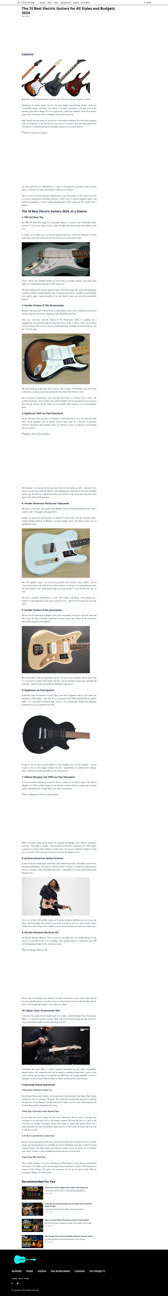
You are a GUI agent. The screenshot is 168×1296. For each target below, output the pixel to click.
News (50, 3)
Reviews (42, 3)
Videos (56, 3)
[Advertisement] (84, 35)
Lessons (76, 3)
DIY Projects (85, 3)
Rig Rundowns (66, 3)
